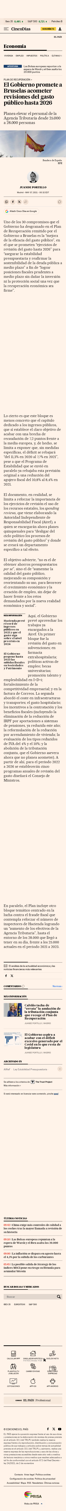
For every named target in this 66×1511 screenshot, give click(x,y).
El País (57, 37)
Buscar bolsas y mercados (21, 1286)
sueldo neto (52, 1359)
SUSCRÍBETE (48, 29)
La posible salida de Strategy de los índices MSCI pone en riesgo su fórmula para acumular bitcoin (32, 1268)
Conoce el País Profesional (33, 1400)
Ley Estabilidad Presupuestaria (30, 1069)
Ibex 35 (9, 21)
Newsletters (37, 1483)
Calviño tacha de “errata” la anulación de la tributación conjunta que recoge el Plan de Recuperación (43, 1012)
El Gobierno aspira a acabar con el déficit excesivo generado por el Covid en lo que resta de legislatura (43, 1041)
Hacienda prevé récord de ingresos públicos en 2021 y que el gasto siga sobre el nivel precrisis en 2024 (14, 633)
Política (44, 56)
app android (52, 1386)
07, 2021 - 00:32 (37, 192)
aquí (56, 1093)
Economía (15, 46)
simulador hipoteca (33, 1359)
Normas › (57, 986)
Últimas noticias (15, 1218)
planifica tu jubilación (13, 1372)
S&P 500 (32, 21)
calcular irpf (13, 1359)
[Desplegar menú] (6, 29)
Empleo (20, 56)
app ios (33, 1386)
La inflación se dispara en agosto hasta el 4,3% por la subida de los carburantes (32, 1255)
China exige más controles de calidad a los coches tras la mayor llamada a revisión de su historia (33, 1228)
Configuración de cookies (22, 1479)
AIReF (7, 1069)
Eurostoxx (19, 1304)
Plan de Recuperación (17, 79)
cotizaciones (13, 1386)
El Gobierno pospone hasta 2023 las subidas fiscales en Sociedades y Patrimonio (14, 661)
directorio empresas (52, 1372)
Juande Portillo (33, 187)
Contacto (18, 1474)
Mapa (23, 1483)
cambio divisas (33, 1371)
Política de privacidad (45, 1479)
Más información (11, 1085)
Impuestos (31, 56)
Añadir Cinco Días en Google (23, 211)
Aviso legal (29, 1474)
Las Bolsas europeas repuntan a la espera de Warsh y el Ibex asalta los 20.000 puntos (43, 69)
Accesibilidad (13, 1483)
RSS (29, 1483)
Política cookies (43, 1474)
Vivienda (8, 56)
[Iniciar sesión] (59, 29)
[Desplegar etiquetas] (59, 1068)
